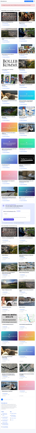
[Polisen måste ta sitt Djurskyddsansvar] (27, 35)
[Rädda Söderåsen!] (27, 66)
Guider (2, 411)
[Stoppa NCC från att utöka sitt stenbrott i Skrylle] (9, 35)
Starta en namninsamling (29, 1)
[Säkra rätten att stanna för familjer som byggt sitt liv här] (27, 19)
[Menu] (34, 1)
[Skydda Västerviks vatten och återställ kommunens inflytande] (27, 113)
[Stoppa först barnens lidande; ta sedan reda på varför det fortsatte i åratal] (27, 178)
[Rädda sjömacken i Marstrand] (27, 130)
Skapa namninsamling (9, 219)
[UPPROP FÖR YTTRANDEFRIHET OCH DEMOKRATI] (27, 162)
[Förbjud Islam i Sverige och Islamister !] (27, 146)
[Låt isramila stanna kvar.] (9, 162)
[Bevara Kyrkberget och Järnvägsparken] (9, 178)
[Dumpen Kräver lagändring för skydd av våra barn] (27, 194)
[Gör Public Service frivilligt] (27, 51)
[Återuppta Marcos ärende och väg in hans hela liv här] (9, 81)
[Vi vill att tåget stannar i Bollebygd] (9, 66)
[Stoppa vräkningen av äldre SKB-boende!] (27, 81)
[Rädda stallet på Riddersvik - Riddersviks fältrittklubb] (9, 113)
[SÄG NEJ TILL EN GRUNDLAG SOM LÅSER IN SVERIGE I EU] (9, 130)
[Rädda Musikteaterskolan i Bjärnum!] (9, 51)
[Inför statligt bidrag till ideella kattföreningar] (9, 97)
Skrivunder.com (4, 1)
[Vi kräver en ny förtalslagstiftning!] (9, 19)
